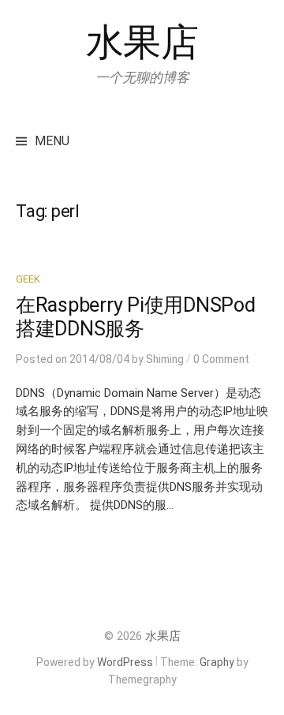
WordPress (125, 662)
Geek (28, 279)
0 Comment (221, 359)
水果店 (142, 42)
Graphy (217, 662)
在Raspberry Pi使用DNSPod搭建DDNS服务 (136, 317)
